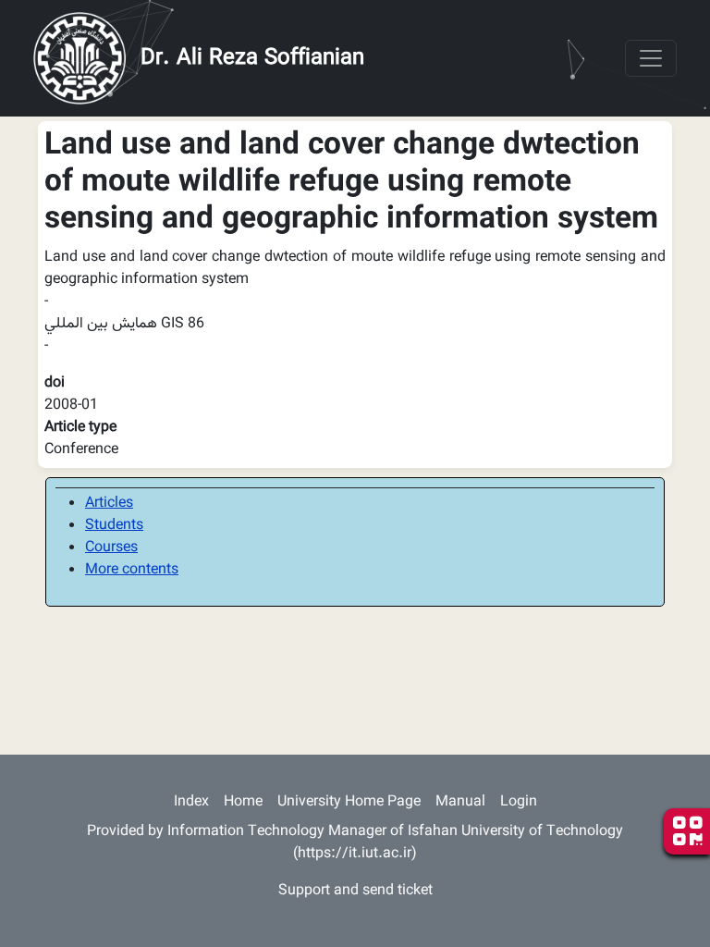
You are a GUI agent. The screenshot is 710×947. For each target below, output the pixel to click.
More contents (131, 570)
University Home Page (349, 802)
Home (243, 802)
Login (518, 802)
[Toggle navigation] (651, 58)
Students (114, 525)
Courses (111, 548)
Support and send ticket (355, 891)
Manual (460, 802)
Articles (109, 503)
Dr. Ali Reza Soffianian (252, 58)
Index (191, 802)
